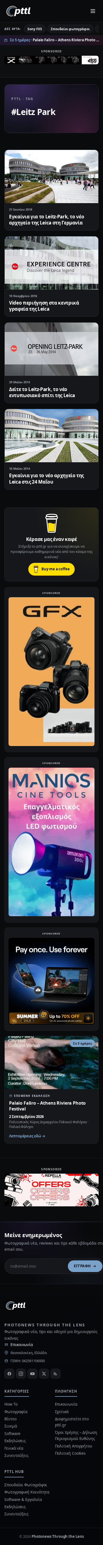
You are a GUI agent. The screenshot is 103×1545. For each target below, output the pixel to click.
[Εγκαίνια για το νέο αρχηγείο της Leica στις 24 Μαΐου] (51, 435)
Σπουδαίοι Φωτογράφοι (25, 1484)
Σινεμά (10, 1426)
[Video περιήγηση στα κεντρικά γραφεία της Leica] (51, 263)
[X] (44, 1374)
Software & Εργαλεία (23, 1499)
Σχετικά (62, 1411)
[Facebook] (9, 1374)
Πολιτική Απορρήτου (74, 1446)
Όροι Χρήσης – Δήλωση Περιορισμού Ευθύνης (76, 1435)
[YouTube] (32, 1374)
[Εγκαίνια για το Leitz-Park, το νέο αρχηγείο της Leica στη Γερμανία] (51, 176)
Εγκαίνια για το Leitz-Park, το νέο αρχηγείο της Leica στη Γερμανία (46, 219)
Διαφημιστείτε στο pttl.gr (72, 1421)
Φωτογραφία (15, 1411)
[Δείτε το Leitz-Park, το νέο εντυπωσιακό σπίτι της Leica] (51, 349)
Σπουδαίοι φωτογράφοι (70, 29)
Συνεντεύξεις (16, 1455)
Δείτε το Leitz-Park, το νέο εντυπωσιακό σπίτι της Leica (42, 392)
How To (11, 1404)
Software (12, 1433)
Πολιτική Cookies (70, 1453)
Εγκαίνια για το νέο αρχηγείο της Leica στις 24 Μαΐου (46, 478)
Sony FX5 (34, 29)
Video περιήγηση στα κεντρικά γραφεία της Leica (44, 306)
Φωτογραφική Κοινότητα (26, 1492)
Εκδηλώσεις (15, 1440)
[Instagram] (21, 1374)
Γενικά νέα (13, 1448)
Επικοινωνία (21, 1344)
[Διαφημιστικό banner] (51, 62)
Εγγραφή (82, 1265)
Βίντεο (10, 1418)
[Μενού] (93, 11)
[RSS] (55, 1374)
